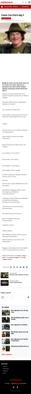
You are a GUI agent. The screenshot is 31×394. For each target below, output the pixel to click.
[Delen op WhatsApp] (11, 267)
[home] (2, 7)
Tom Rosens (8, 20)
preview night (13, 257)
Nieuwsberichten (6, 18)
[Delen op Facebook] (14, 267)
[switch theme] (26, 2)
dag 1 (4, 257)
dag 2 (24, 255)
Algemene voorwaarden (18, 383)
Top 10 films (8, 6)
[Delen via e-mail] (27, 267)
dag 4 (19, 255)
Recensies (25, 6)
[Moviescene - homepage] (7, 2)
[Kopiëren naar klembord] (23, 267)
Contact (7, 383)
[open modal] (29, 2)
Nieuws (15, 6)
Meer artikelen (7, 354)
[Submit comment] (28, 297)
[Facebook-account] (17, 387)
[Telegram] (20, 267)
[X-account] (14, 387)
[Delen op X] (17, 267)
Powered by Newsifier (15, 390)
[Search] (23, 2)
